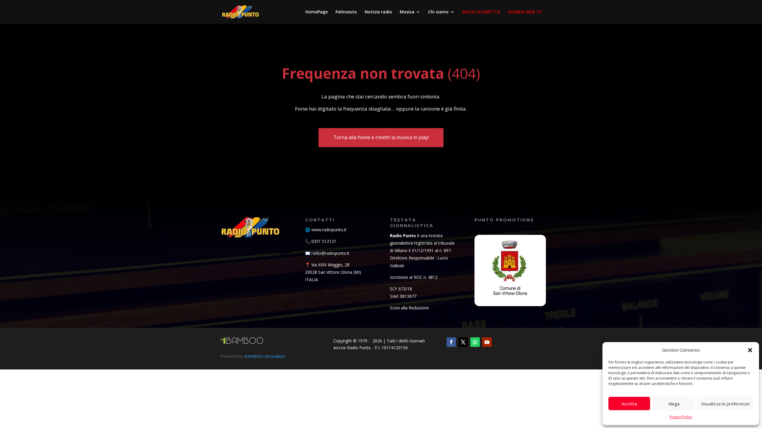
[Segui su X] (463, 342)
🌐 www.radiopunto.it (325, 229)
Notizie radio (378, 12)
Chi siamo (438, 12)
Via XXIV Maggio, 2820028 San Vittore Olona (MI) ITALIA (333, 272)
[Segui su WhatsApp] (475, 342)
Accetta (629, 404)
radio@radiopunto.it (330, 253)
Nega (674, 404)
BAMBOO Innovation (264, 356)
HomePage (316, 12)
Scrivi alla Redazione (409, 308)
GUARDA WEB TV (525, 12)
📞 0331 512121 (320, 241)
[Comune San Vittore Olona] (510, 270)
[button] (750, 350)
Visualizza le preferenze (725, 404)
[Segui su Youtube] (487, 342)
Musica (407, 12)
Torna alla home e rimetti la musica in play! (381, 137)
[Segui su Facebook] (451, 342)
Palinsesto (346, 12)
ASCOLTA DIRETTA (481, 12)
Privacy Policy (680, 416)
